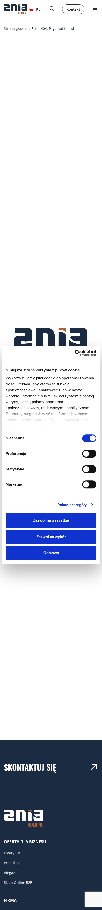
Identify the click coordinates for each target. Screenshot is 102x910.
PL (38, 9)
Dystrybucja (14, 852)
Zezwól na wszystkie (51, 520)
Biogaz (9, 872)
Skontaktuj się (30, 767)
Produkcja (12, 862)
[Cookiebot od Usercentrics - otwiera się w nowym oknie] (74, 353)
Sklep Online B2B (18, 882)
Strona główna (16, 28)
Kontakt (73, 9)
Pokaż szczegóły (72, 505)
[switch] (89, 454)
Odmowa (51, 553)
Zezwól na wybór (51, 537)
